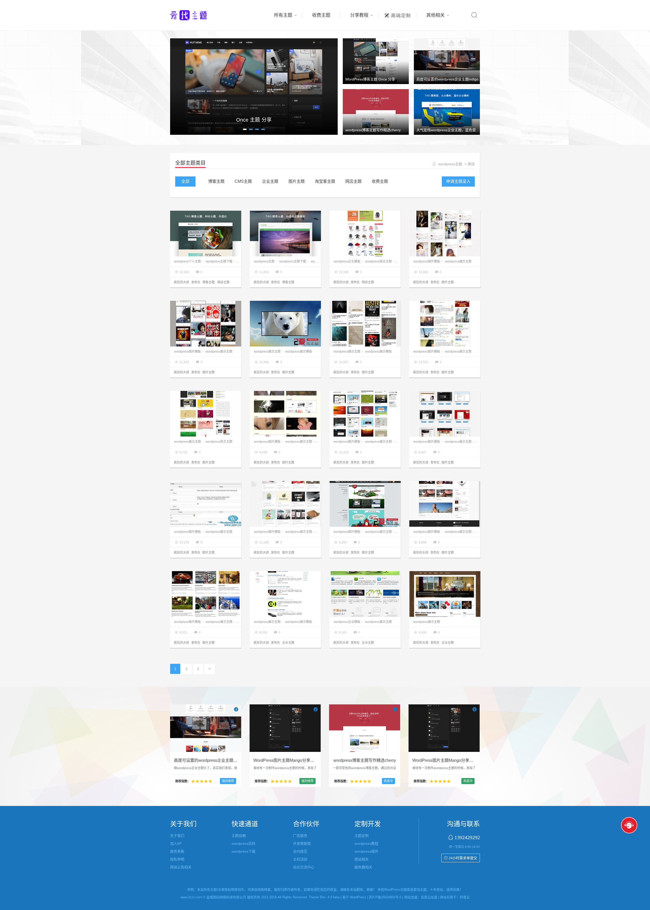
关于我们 (177, 836)
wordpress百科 (243, 843)
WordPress (358, 897)
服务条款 (177, 851)
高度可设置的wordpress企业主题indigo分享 (450, 79)
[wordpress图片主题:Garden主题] (205, 414)
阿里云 (465, 897)
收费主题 (321, 15)
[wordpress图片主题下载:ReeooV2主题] (365, 504)
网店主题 (353, 181)
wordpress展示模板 (298, 351)
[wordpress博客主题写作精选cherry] (376, 111)
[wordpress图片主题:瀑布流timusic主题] (205, 323)
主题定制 (397, 14)
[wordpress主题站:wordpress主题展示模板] (444, 414)
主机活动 (300, 859)
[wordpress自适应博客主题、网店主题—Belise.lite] (205, 233)
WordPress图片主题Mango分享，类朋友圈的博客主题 (302, 760)
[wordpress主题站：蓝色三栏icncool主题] (285, 594)
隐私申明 (177, 859)
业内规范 (300, 851)
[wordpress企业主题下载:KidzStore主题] (365, 233)
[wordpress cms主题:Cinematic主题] (444, 504)
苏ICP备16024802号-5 (385, 897)
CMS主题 (243, 181)
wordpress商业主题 (378, 261)
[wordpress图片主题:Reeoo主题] (365, 414)
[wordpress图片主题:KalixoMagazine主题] (444, 594)
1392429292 (467, 837)
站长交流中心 (303, 867)
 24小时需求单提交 (460, 858)
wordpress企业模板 (347, 261)
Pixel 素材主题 (254, 120)
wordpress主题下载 (219, 261)
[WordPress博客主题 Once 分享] (376, 61)
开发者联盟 (302, 843)
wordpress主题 (450, 164)
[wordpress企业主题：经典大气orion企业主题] (365, 594)
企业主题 (270, 181)
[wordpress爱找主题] (254, 85)
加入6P (176, 843)
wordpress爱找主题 (198, 15)
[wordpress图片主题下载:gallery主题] (205, 594)
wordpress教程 (366, 843)
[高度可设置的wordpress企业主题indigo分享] (447, 61)
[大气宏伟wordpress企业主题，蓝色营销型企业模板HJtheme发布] (447, 111)
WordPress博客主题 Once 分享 (370, 79)
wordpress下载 (243, 851)
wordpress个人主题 (187, 261)
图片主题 (296, 181)
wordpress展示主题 (458, 261)
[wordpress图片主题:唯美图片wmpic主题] (444, 323)
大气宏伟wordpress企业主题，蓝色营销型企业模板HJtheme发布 (467, 130)
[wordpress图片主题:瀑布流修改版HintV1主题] (444, 233)
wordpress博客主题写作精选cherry (373, 130)
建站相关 (361, 859)
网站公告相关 (180, 867)
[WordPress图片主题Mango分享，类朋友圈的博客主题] (285, 728)
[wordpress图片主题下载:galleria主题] (285, 414)
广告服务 (300, 836)
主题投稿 (239, 836)
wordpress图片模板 (426, 261)
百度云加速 (429, 897)
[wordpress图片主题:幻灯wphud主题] (285, 323)
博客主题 (216, 181)
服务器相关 (363, 867)
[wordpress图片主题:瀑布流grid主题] (365, 323)
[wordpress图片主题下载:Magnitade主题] (205, 504)
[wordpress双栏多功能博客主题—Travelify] (285, 233)
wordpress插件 (366, 851)
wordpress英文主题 (219, 441)
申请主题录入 (458, 181)
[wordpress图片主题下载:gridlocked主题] (285, 504)
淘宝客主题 (325, 181)
